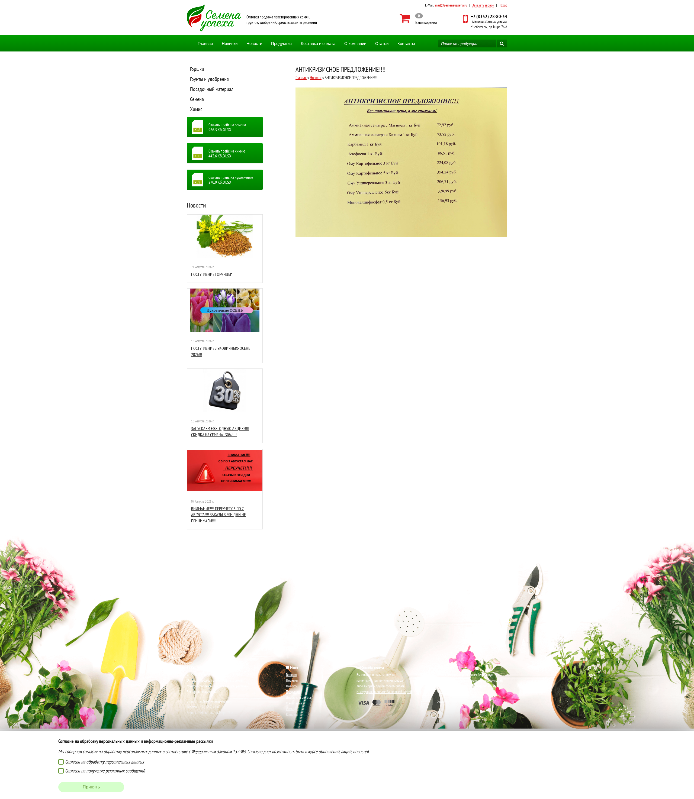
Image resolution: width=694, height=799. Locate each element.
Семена (197, 99)
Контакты (406, 43)
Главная (205, 43)
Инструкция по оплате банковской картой (384, 691)
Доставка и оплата (318, 43)
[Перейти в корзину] (418, 18)
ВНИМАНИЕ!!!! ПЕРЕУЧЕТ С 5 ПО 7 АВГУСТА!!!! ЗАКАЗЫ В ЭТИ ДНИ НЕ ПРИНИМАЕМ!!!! (218, 514)
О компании (355, 43)
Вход (503, 5)
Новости (254, 43)
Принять (91, 787)
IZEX (463, 701)
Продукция (281, 43)
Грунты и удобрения (209, 79)
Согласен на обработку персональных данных (104, 762)
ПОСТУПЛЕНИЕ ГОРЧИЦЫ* (211, 274)
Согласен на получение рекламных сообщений (105, 771)
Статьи (381, 43)
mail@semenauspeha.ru (451, 5)
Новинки (229, 43)
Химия (196, 109)
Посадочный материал (211, 89)
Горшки (197, 69)
